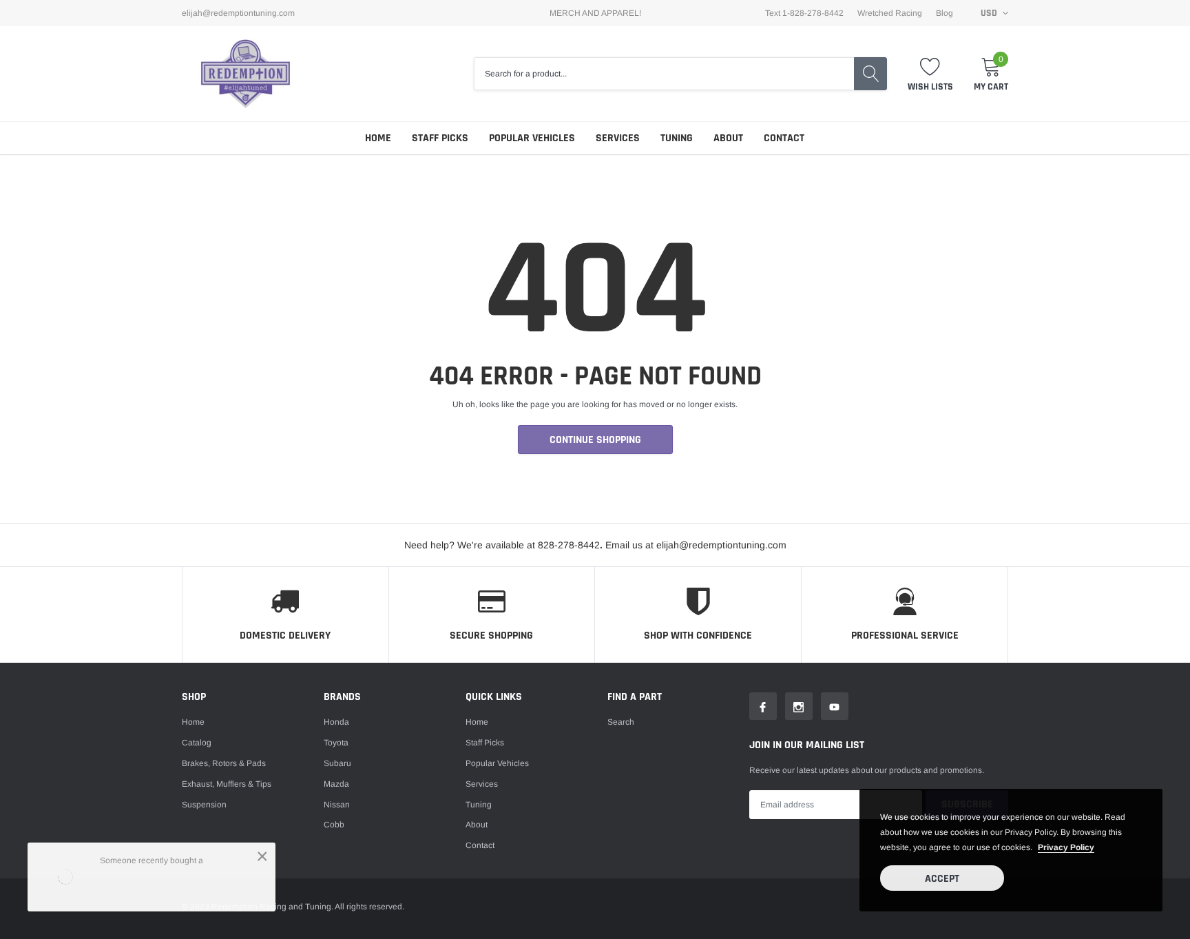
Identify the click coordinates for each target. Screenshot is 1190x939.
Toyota (336, 742)
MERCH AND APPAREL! (595, 13)
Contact (784, 138)
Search (620, 722)
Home (378, 138)
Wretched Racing (889, 13)
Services (618, 138)
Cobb (334, 824)
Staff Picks (440, 138)
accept (942, 878)
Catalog (196, 742)
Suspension (204, 804)
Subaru (337, 763)
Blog (944, 13)
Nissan (337, 804)
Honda (336, 722)
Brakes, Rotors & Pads (224, 763)
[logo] (245, 73)
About (728, 138)
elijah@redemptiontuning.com (238, 13)
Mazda (336, 784)
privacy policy (1066, 847)
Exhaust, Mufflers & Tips (226, 784)
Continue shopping (595, 440)
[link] (763, 706)
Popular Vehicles (532, 138)
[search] (870, 73)
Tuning (676, 138)
